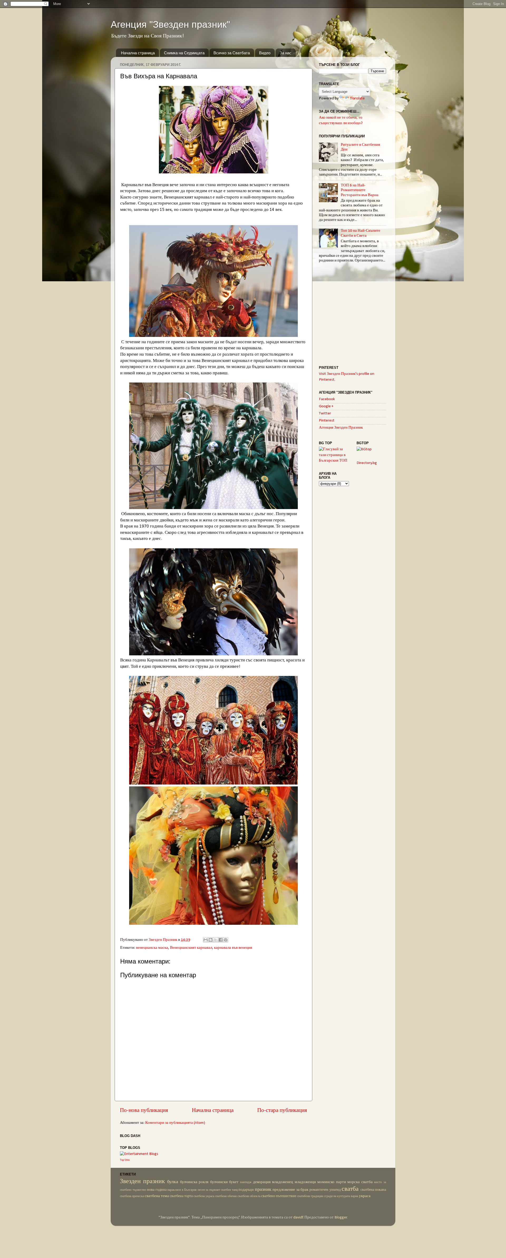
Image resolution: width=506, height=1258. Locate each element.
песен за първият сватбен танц (218, 1190)
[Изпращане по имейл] (205, 939)
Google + (326, 406)
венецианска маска (152, 948)
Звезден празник (142, 1181)
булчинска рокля (194, 1182)
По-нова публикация (144, 1110)
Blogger (340, 1218)
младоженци (305, 1182)
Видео (264, 53)
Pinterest (326, 421)
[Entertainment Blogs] (139, 1154)
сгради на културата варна (341, 1196)
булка (172, 1181)
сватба (350, 1189)
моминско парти (331, 1182)
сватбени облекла (248, 1196)
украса (365, 1196)
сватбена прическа (132, 1196)
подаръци (246, 1190)
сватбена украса (203, 1196)
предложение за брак (290, 1190)
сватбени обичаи (226, 1196)
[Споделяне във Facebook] (220, 939)
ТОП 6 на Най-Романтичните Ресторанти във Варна (359, 190)
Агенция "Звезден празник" (170, 24)
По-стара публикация (282, 1110)
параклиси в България (182, 1190)
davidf (298, 1218)
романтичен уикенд (325, 1190)
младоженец (282, 1182)
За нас (285, 53)
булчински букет (224, 1182)
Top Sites (125, 1160)
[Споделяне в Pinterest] (225, 939)
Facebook (327, 399)
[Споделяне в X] (215, 939)
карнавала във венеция (233, 948)
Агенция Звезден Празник (341, 428)
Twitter (325, 413)
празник (263, 1189)
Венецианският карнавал (191, 948)
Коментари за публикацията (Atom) (175, 1123)
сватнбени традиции (310, 1196)
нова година (157, 1190)
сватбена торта (181, 1196)
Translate (357, 98)
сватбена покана (373, 1190)
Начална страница (138, 53)
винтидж (245, 1182)
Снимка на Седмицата (184, 53)
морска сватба (360, 1182)
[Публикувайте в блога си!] (210, 939)
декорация (262, 1182)
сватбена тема (157, 1196)
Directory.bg (367, 463)
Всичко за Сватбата (231, 53)
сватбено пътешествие (278, 1196)
